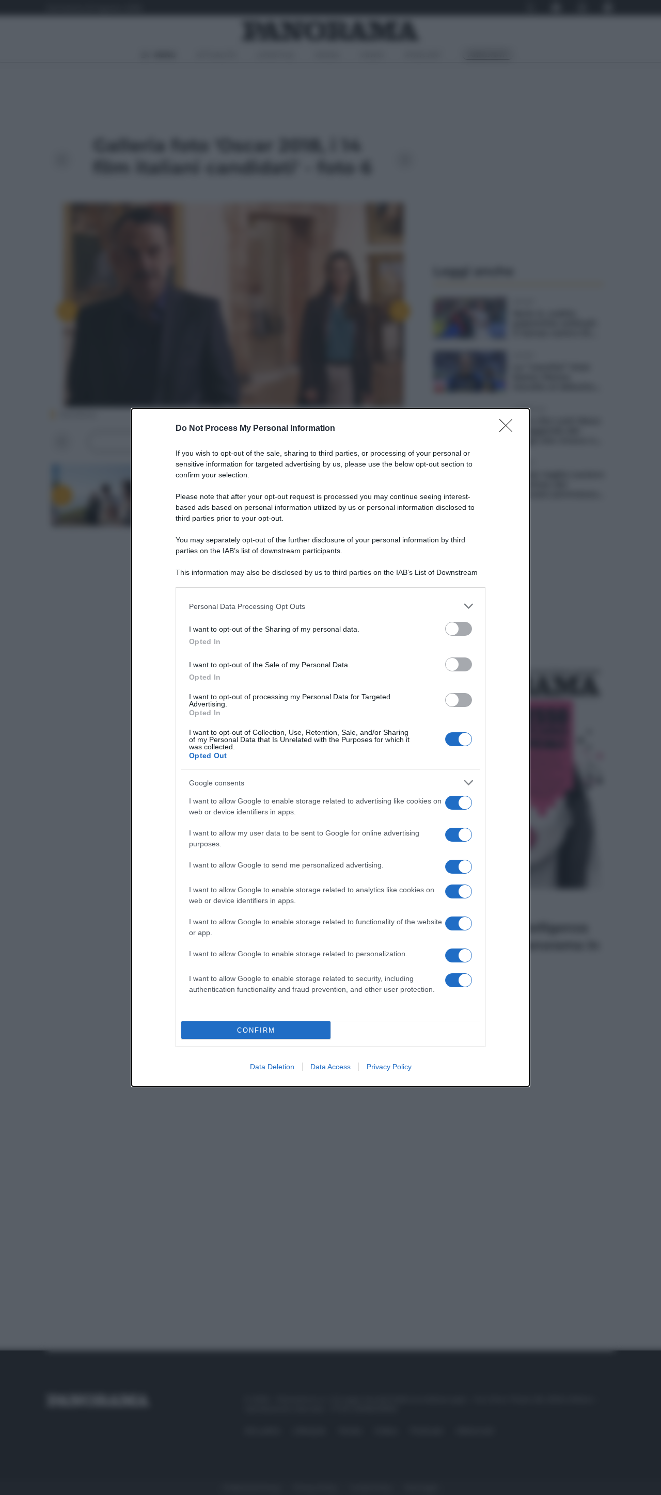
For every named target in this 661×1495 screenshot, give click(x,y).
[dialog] (330, 747)
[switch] (458, 629)
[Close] (509, 429)
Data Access (330, 1067)
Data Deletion (272, 1067)
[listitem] (330, 606)
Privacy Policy (389, 1067)
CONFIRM (256, 1030)
